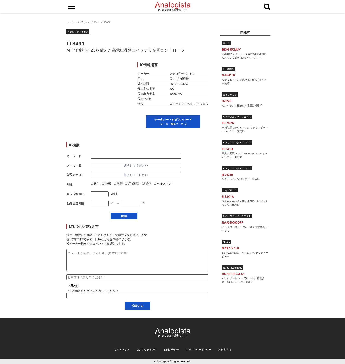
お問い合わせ (171, 349)
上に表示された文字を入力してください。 (93, 291)
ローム (226, 43)
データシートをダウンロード (173, 121)
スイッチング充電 (180, 104)
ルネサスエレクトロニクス (237, 116)
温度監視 (202, 104)
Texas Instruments (232, 267)
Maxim (226, 242)
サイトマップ (121, 349)
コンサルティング (146, 349)
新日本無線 (228, 69)
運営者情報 (224, 349)
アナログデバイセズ (77, 31)
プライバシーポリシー (198, 349)
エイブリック (230, 94)
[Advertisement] (98, 87)
